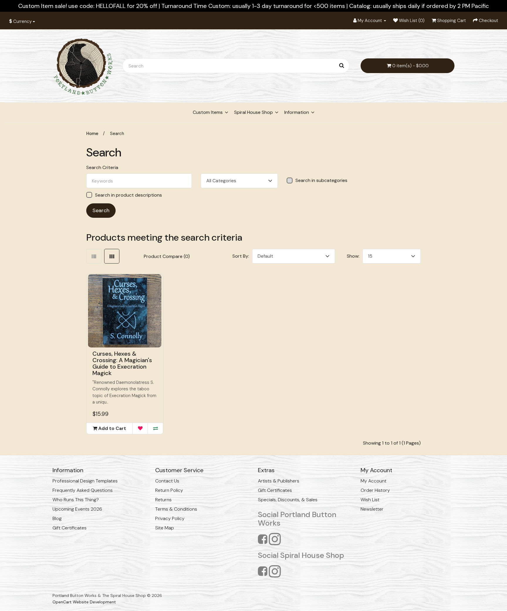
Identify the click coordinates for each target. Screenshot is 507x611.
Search (117, 133)
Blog (57, 518)
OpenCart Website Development (84, 602)
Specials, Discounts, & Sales (287, 500)
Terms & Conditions (176, 509)
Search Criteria (102, 168)
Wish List (370, 500)
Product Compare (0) (167, 256)
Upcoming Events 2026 (77, 509)
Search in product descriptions (128, 195)
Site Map (164, 528)
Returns (163, 500)
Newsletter (372, 509)
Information (296, 112)
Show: (353, 256)
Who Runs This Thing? (76, 500)
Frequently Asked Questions (83, 490)
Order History (375, 490)
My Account (373, 481)
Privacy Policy (170, 518)
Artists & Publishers (278, 481)
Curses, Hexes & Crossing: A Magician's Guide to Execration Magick (122, 363)
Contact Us (167, 481)
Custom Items (208, 112)
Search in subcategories (321, 180)
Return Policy (169, 490)
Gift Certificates (70, 528)
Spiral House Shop (253, 112)
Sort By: (240, 256)
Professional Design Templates (85, 481)
